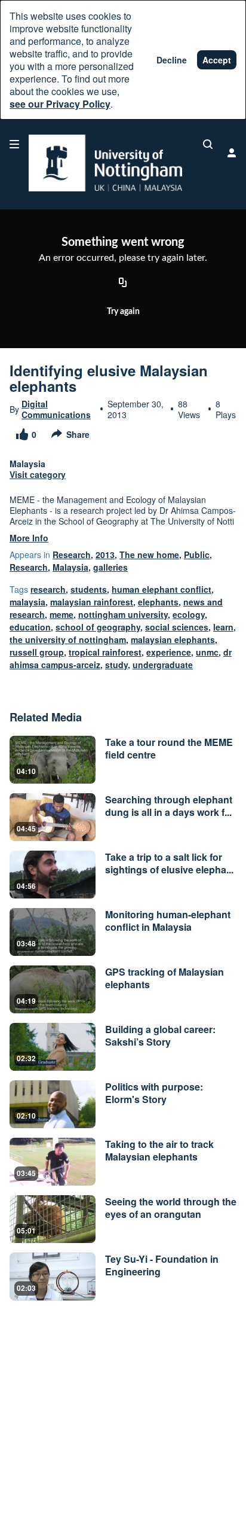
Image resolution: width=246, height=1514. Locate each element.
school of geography (98, 627)
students (88, 589)
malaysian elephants (173, 639)
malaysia (27, 602)
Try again (123, 311)
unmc (207, 652)
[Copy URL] (123, 283)
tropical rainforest (105, 652)
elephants (158, 602)
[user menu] (231, 152)
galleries (110, 567)
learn (223, 627)
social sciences (176, 627)
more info (29, 537)
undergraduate (163, 665)
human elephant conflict (161, 589)
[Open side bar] (14, 144)
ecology (189, 614)
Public (197, 554)
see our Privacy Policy (60, 104)
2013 (105, 554)
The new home (149, 554)
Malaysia (70, 567)
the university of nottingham (68, 639)
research (48, 589)
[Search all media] (207, 144)
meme (61, 614)
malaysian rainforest (91, 602)
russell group (37, 652)
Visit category (38, 474)
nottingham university (123, 614)
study (116, 665)
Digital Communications (56, 409)
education (30, 627)
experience (168, 652)
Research (72, 554)
